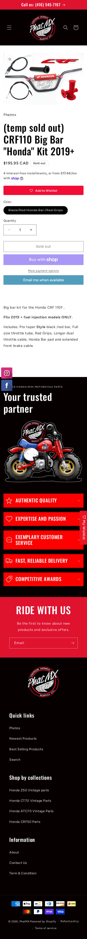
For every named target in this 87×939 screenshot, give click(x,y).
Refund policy (70, 921)
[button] (9, 27)
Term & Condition (23, 873)
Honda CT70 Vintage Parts (30, 801)
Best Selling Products (26, 749)
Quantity (9, 220)
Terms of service (45, 928)
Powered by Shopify (43, 921)
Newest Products (23, 739)
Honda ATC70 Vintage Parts (31, 811)
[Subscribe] (72, 643)
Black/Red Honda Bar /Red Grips (38, 211)
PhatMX (24, 921)
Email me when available (43, 280)
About (14, 852)
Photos (14, 728)
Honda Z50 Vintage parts (29, 790)
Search (15, 760)
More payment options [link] (43, 270)
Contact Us (18, 863)
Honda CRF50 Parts (24, 822)
